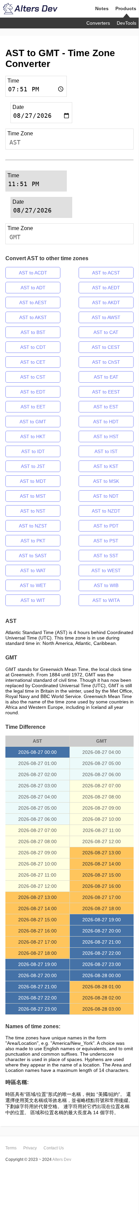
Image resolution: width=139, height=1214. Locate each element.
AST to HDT (106, 421)
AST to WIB (106, 585)
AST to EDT (33, 392)
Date (18, 107)
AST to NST (33, 511)
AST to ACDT (33, 272)
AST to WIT (33, 600)
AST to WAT (33, 570)
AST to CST (33, 377)
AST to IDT (33, 451)
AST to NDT (106, 496)
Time (13, 81)
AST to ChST (106, 362)
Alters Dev (61, 1159)
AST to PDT (106, 526)
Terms (11, 1148)
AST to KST (105, 466)
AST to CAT (105, 332)
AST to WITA (106, 600)
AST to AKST (33, 317)
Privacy (30, 1148)
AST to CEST (106, 347)
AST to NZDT (106, 511)
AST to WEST (106, 570)
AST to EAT (106, 377)
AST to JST (33, 466)
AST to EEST (106, 392)
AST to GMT (33, 421)
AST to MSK (106, 481)
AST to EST (105, 406)
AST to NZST (33, 526)
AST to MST (33, 496)
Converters (98, 23)
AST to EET (33, 406)
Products (125, 8)
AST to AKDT (106, 302)
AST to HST (106, 436)
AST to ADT (33, 287)
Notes (102, 8)
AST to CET (33, 362)
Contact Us (54, 1148)
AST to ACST (106, 272)
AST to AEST (33, 302)
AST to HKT (33, 436)
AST (15, 142)
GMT (15, 237)
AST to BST (33, 332)
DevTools (126, 23)
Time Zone (20, 133)
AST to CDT (33, 347)
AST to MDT (33, 481)
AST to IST (106, 451)
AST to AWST (106, 317)
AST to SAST (33, 555)
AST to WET (33, 585)
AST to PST (105, 540)
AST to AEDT (106, 287)
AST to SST (105, 555)
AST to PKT (33, 540)
